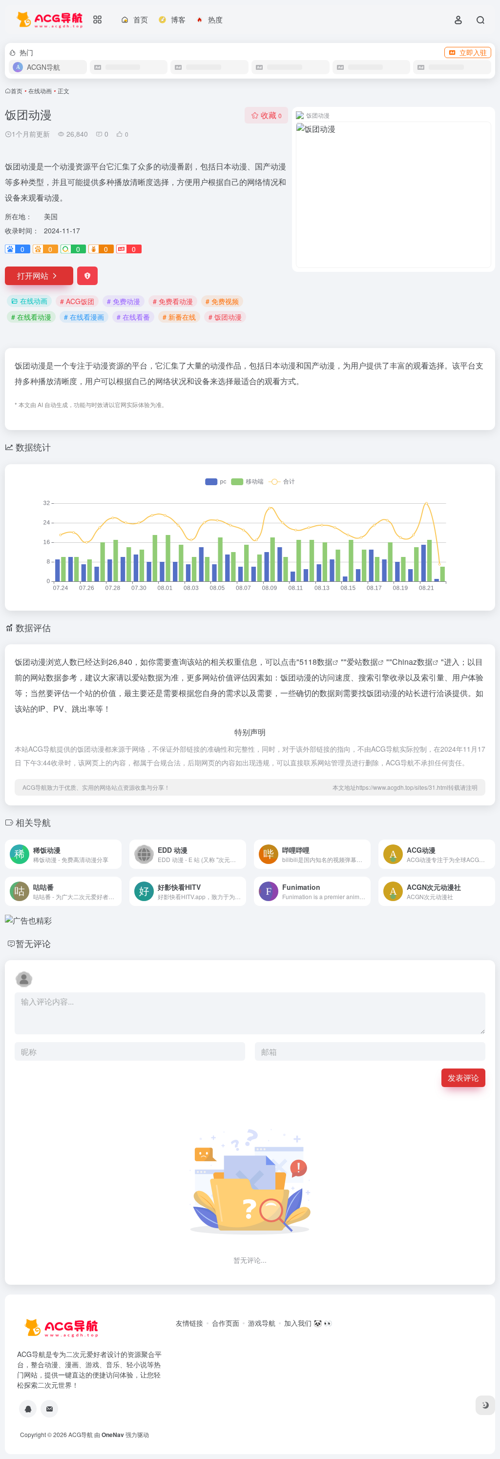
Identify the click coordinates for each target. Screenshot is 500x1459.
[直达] (116, 854)
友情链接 (189, 1323)
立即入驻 (473, 52)
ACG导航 (80, 1434)
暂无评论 (33, 943)
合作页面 (225, 1323)
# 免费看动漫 (173, 301)
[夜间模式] (485, 1405)
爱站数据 (362, 661)
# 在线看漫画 (84, 317)
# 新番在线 (179, 317)
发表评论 (463, 1077)
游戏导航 (261, 1323)
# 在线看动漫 (31, 317)
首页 (16, 90)
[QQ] (28, 1409)
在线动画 (40, 90)
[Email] (49, 1409)
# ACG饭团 (77, 301)
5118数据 (316, 661)
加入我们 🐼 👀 (308, 1323)
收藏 (271, 115)
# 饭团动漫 (225, 317)
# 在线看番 (133, 317)
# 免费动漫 (123, 301)
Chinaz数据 (412, 661)
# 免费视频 (222, 301)
